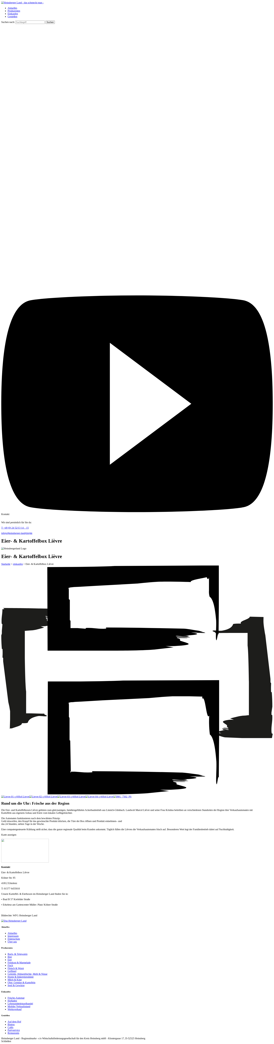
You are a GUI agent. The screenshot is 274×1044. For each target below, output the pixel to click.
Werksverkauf (15, 1009)
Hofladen (12, 1000)
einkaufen (18, 564)
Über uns (12, 941)
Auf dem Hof (14, 1021)
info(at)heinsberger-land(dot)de (16, 533)
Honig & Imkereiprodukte (21, 976)
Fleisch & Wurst (16, 968)
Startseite (5, 564)
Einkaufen (13, 13)
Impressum (13, 936)
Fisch (10, 965)
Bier (10, 957)
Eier (10, 959)
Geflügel (12, 971)
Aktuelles (12, 8)
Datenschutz (14, 939)
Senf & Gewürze (16, 985)
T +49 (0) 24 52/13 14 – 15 (15, 527)
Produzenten (14, 10)
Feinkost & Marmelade (19, 962)
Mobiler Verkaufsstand (19, 1006)
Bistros (11, 1024)
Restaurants (13, 1033)
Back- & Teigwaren (17, 954)
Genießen (12, 16)
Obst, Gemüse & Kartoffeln (21, 982)
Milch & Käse (15, 979)
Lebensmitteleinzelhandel (20, 1003)
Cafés (10, 1027)
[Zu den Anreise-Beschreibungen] (13, 920)
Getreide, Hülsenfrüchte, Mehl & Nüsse (27, 974)
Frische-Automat (16, 998)
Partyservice (14, 1030)
